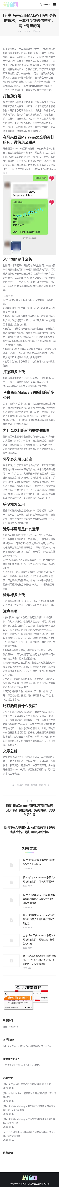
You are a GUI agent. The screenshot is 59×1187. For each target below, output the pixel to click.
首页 (19, 31)
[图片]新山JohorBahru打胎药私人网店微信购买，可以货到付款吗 (39, 879)
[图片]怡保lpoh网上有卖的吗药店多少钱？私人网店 (39, 862)
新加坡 (27, 31)
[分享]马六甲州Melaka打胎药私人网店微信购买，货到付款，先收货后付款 (39, 939)
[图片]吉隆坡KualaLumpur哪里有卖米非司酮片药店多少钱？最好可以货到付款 (39, 899)
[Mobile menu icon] (54, 4)
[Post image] (11, 865)
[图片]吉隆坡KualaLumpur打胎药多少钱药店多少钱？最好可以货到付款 (39, 919)
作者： (31, 785)
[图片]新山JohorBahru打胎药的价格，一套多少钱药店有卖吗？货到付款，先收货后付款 (39, 959)
